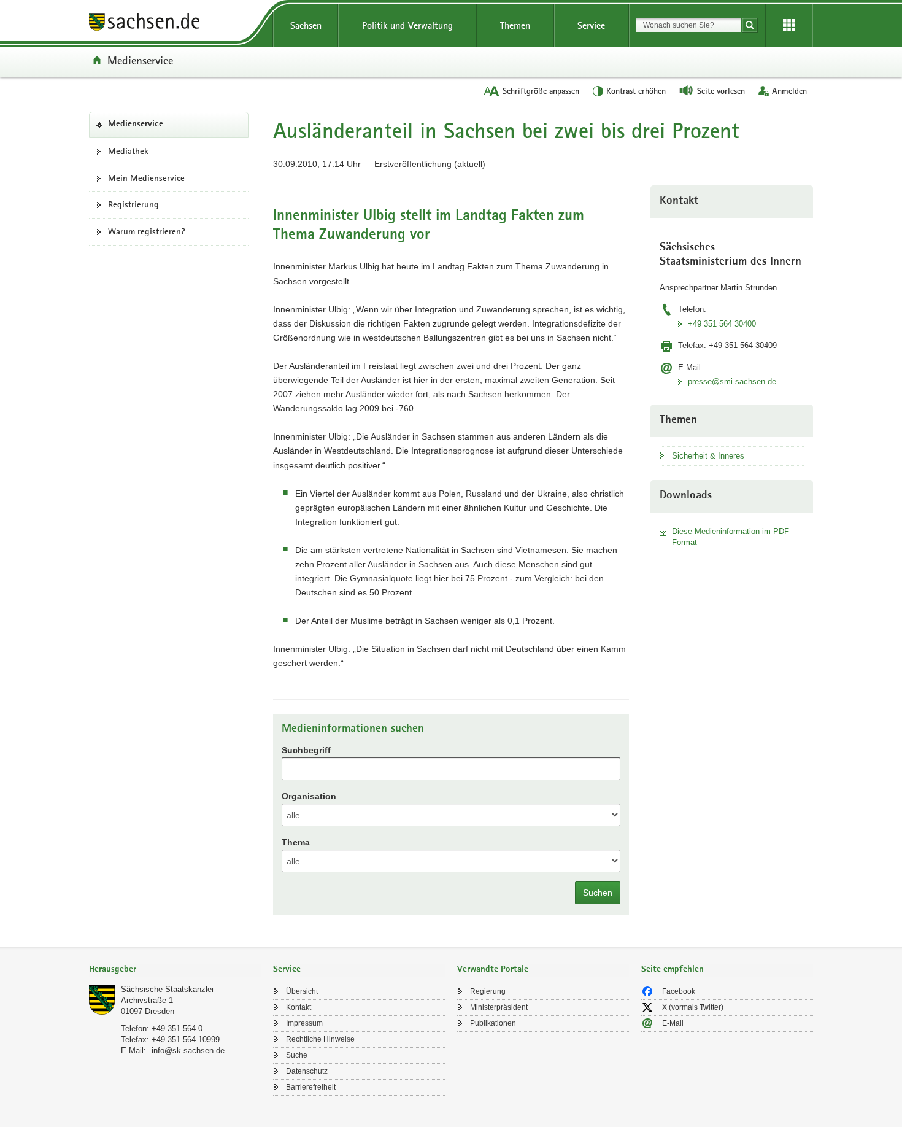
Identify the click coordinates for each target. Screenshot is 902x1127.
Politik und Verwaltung (407, 25)
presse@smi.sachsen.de (732, 381)
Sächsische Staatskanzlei (167, 989)
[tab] (175, 970)
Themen (515, 25)
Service (591, 25)
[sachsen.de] (175, 23)
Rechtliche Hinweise (320, 1039)
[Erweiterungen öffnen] (789, 25)
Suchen (597, 892)
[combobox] (688, 25)
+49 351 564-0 (177, 1028)
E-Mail (673, 1023)
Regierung (488, 991)
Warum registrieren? (146, 231)
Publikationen (493, 1023)
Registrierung (133, 204)
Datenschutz (307, 1071)
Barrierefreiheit (311, 1087)
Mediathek (128, 151)
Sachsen (306, 25)
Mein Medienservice (146, 178)
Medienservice (140, 60)
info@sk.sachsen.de (188, 1050)
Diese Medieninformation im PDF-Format (732, 537)
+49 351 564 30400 (722, 323)
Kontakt (298, 1007)
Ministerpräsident (499, 1007)
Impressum (304, 1023)
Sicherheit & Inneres (708, 455)
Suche (296, 1055)
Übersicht (302, 991)
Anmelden (789, 90)
